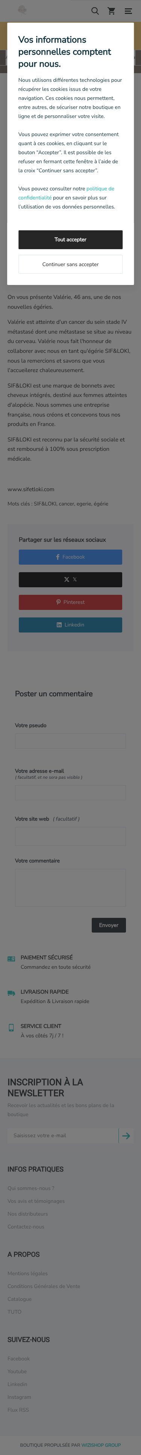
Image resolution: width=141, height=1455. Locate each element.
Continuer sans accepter (70, 264)
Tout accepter (70, 239)
